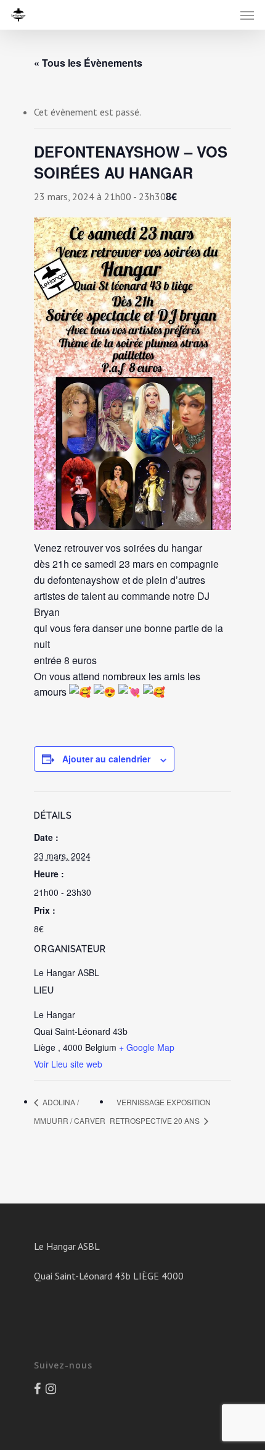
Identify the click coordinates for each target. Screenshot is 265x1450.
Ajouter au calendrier (106, 758)
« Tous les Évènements (88, 63)
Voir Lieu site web (68, 1064)
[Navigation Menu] (247, 15)
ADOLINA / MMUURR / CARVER (69, 1111)
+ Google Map (146, 1047)
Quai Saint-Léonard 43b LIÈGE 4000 (109, 1276)
